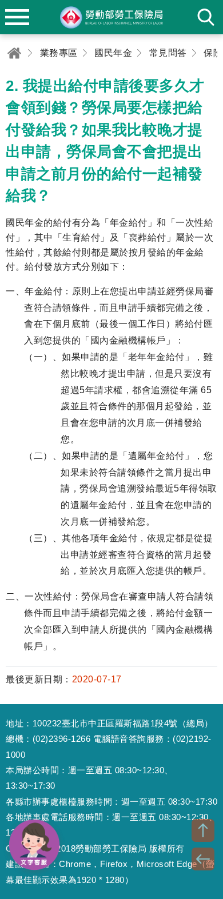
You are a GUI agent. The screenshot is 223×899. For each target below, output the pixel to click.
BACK (203, 859)
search (206, 17)
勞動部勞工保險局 (111, 17)
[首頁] (14, 53)
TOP (203, 830)
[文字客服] (34, 844)
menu (17, 17)
